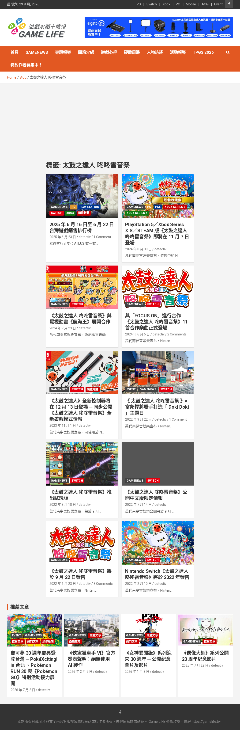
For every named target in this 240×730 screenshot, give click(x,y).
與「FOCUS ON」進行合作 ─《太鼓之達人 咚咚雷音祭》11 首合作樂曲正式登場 (156, 322)
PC (178, 4)
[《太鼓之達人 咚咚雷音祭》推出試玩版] (82, 464)
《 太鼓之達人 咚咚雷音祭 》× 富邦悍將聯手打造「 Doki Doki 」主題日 (157, 407)
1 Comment (102, 237)
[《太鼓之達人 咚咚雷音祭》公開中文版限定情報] (157, 464)
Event (218, 4)
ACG (205, 4)
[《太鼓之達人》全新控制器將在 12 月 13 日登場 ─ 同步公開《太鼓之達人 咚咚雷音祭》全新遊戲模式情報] (82, 373)
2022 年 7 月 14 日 (138, 504)
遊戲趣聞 (74, 641)
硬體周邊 (132, 52)
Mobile (191, 4)
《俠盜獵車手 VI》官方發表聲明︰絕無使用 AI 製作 (91, 659)
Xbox (166, 4)
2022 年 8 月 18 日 (62, 504)
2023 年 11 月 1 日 (62, 425)
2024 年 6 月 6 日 (137, 334)
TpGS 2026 (203, 52)
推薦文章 (17, 641)
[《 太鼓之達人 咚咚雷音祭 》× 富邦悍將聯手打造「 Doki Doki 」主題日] (157, 373)
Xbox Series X (137, 213)
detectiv (85, 237)
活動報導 (178, 52)
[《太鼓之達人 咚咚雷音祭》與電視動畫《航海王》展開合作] (82, 287)
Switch (151, 4)
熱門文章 (32, 641)
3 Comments (103, 584)
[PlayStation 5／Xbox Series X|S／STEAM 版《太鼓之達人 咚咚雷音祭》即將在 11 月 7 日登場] (157, 196)
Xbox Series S (175, 207)
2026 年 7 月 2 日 (23, 690)
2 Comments (177, 334)
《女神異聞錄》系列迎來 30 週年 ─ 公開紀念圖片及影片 (148, 659)
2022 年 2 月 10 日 (138, 584)
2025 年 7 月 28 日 (195, 665)
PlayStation (89, 207)
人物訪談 (155, 52)
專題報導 (63, 52)
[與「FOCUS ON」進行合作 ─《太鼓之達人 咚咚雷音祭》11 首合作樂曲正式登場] (157, 287)
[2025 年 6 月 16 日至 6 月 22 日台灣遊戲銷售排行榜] (82, 196)
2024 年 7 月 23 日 (62, 328)
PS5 (158, 207)
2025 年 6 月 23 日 (62, 237)
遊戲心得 (109, 52)
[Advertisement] (120, 119)
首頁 (15, 52)
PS (139, 4)
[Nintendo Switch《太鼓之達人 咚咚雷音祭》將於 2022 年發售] (157, 543)
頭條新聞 (83, 213)
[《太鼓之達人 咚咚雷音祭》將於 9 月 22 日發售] (82, 543)
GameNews (37, 52)
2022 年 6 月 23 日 (62, 584)
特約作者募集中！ (26, 65)
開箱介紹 (86, 52)
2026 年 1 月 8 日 (137, 671)
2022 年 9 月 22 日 (138, 419)
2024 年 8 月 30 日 (138, 249)
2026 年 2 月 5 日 (80, 671)
